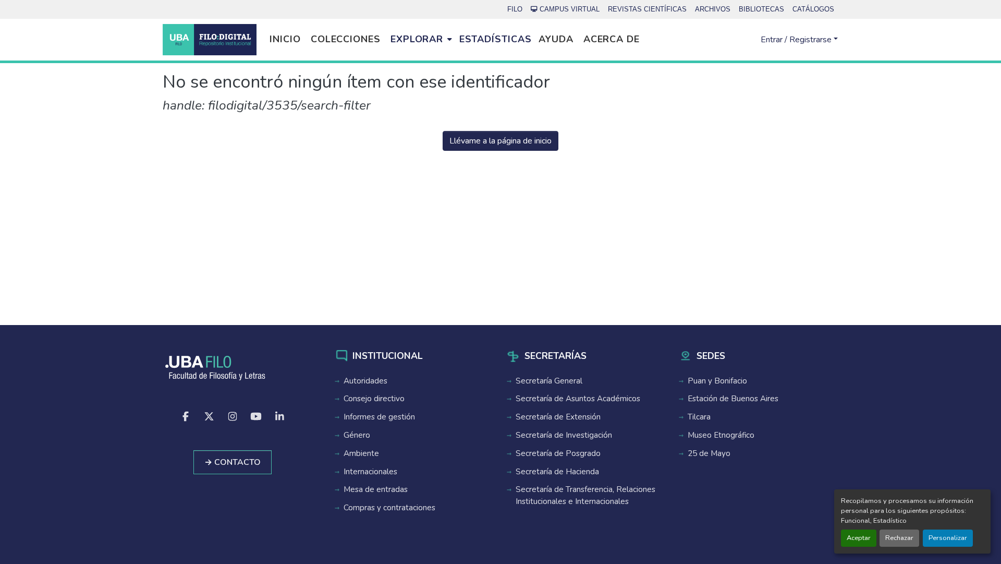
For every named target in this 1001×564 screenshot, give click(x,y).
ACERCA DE (611, 39)
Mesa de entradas (376, 489)
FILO (514, 9)
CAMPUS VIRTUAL (570, 9)
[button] (210, 39)
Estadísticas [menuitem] (495, 39)
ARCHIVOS (712, 9)
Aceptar (859, 538)
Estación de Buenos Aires (733, 398)
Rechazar (899, 538)
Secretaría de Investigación (564, 435)
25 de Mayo (709, 453)
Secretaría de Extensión (558, 417)
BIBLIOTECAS (761, 9)
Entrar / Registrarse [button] (797, 39)
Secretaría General (549, 381)
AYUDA (556, 39)
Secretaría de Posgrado (558, 453)
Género (357, 435)
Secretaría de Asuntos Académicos (578, 398)
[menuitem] (421, 40)
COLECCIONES (346, 39)
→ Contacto (232, 462)
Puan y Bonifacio (717, 381)
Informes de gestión (379, 417)
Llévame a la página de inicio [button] (500, 141)
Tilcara (699, 417)
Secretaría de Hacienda (557, 471)
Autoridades (365, 381)
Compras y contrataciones (389, 507)
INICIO (285, 39)
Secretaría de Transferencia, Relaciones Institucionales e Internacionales (585, 495)
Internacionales (370, 471)
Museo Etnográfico (721, 435)
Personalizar (948, 538)
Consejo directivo (374, 398)
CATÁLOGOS (813, 9)
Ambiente (361, 453)
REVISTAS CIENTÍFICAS (647, 9)
